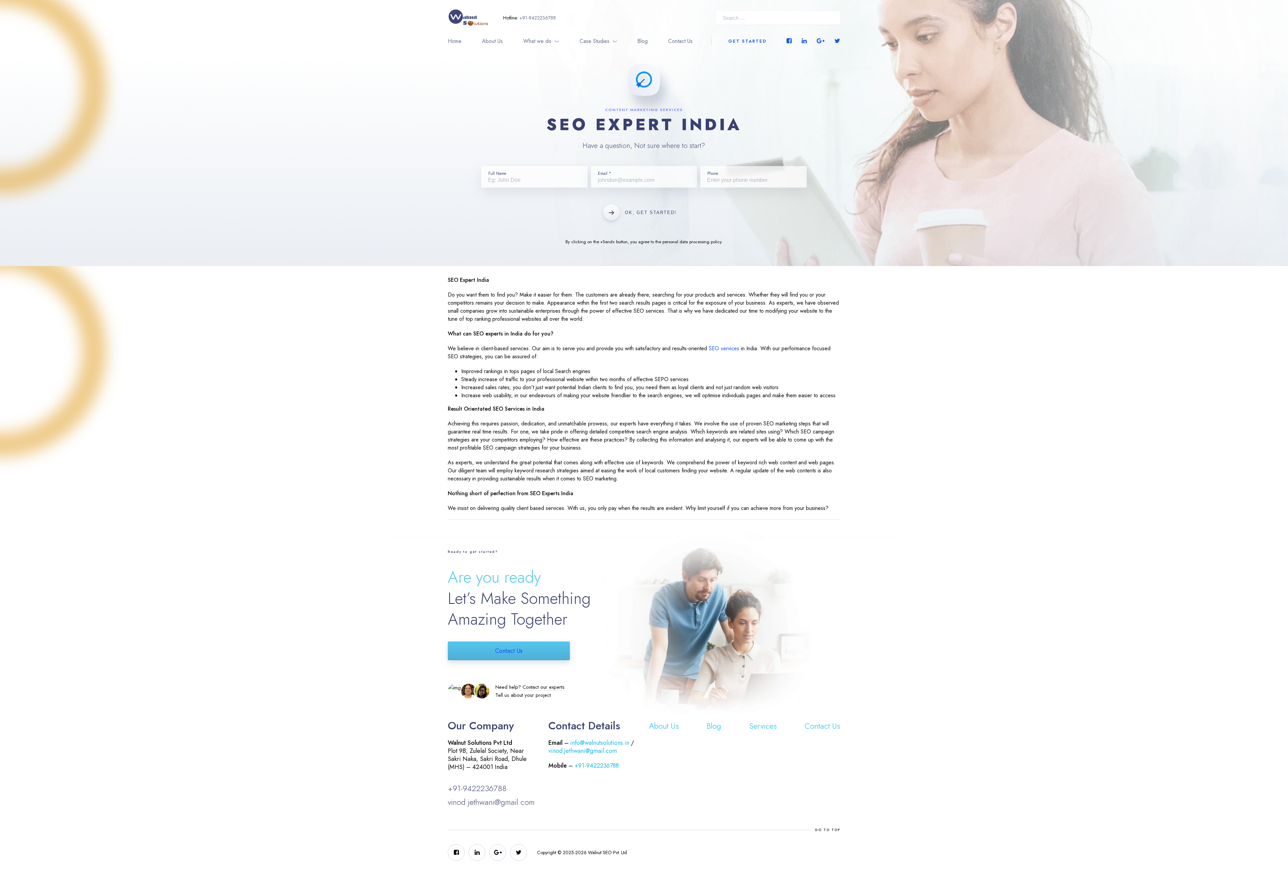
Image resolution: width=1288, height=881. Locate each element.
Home (455, 41)
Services (763, 726)
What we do (537, 41)
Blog (642, 41)
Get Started (747, 41)
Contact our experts (544, 687)
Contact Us (680, 41)
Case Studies (594, 41)
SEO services (724, 348)
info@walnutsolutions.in (599, 742)
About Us (492, 41)
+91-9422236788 (537, 17)
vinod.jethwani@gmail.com (491, 802)
